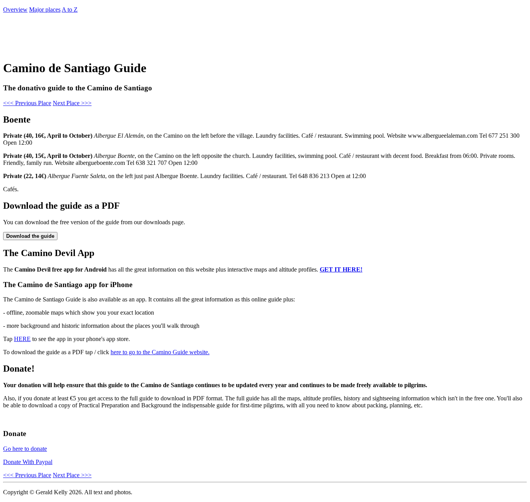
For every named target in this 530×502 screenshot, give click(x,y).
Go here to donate (25, 448)
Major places (45, 9)
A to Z (70, 9)
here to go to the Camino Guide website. (160, 352)
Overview (15, 9)
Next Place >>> (72, 103)
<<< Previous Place (27, 103)
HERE (22, 339)
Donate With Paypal (27, 462)
